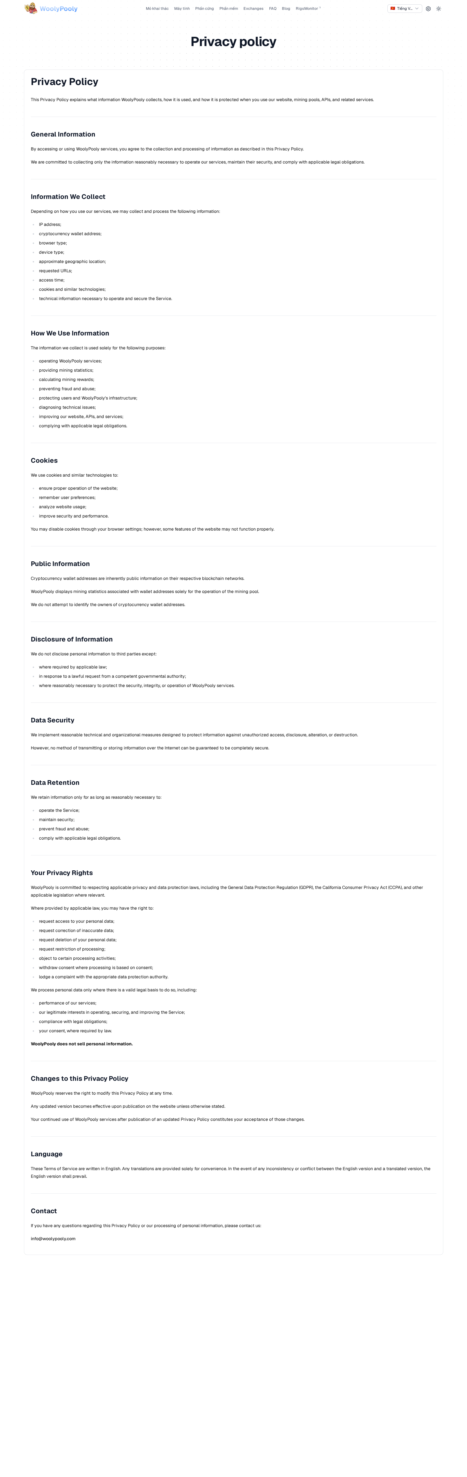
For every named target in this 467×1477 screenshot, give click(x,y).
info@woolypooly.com (53, 1239)
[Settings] (428, 8)
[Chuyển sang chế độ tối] (438, 8)
